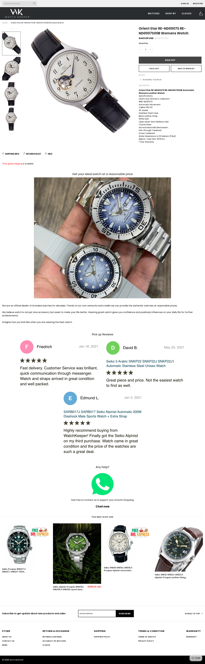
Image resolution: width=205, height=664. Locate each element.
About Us (7, 637)
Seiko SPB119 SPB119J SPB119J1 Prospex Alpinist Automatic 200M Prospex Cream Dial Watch (118, 569)
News (4, 645)
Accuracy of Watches (54, 641)
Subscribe (124, 613)
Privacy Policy (146, 641)
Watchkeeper (16, 660)
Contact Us (8, 641)
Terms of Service (147, 637)
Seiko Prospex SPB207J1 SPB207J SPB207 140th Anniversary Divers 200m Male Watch (17, 570)
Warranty (191, 637)
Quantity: (143, 43)
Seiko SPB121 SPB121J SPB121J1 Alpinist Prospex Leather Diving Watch (170, 576)
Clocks (186, 13)
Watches (154, 13)
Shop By (170, 13)
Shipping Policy (102, 637)
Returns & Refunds (52, 637)
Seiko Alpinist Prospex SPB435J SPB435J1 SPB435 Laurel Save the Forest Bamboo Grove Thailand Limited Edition (68, 588)
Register (198, 3)
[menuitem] (153, 13)
